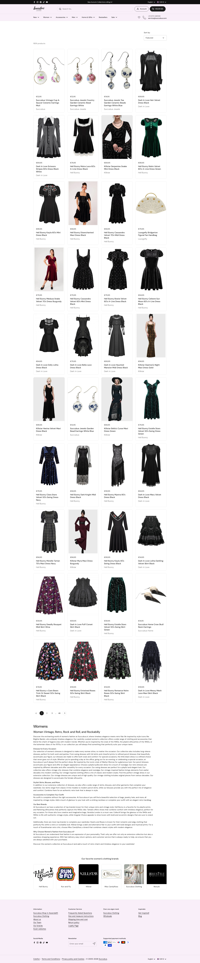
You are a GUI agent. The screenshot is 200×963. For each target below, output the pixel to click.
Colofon (36, 959)
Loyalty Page (73, 926)
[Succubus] (38, 9)
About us (37, 919)
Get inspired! (143, 913)
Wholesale (107, 916)
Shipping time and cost (78, 919)
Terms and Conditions (51, 959)
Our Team (37, 922)
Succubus (103, 959)
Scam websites (39, 929)
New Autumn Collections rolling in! (100, 2)
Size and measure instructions (81, 916)
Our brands (38, 926)
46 (59, 713)
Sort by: (147, 32)
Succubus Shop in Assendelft (45, 913)
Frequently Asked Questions (80, 913)
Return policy (73, 922)
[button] (158, 8)
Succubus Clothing (41, 916)
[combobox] (95, 9)
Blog (140, 916)
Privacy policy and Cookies (73, 959)
